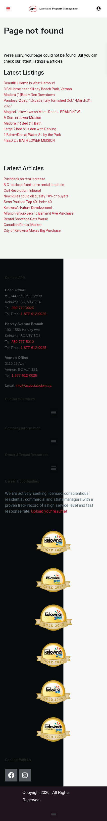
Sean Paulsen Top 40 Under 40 (28, 202)
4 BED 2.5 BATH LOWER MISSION (29, 140)
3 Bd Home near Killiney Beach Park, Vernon (38, 89)
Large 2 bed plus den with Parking (30, 129)
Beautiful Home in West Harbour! (29, 83)
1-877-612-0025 (33, 314)
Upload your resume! (49, 511)
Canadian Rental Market (23, 225)
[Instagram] (25, 775)
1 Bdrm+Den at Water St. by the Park (32, 135)
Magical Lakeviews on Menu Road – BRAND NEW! (42, 112)
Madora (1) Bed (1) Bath (23, 123)
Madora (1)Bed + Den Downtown (29, 95)
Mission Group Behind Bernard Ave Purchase (39, 213)
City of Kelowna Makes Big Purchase (32, 230)
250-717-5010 (22, 342)
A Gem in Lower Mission (22, 118)
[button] (54, 412)
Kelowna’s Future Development (28, 208)
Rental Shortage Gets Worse (26, 219)
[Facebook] (11, 775)
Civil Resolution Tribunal (22, 190)
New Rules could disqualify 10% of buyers (36, 196)
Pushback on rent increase (24, 179)
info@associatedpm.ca (34, 385)
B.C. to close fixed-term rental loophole (34, 185)
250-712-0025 (22, 308)
